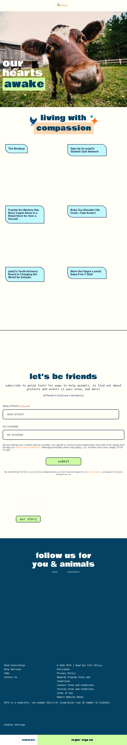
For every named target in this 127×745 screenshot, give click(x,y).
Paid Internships (14, 665)
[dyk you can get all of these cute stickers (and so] (63, 591)
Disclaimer (63, 669)
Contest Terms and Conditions (75, 685)
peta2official (73, 572)
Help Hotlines (12, 669)
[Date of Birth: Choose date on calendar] (122, 414)
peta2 (55, 572)
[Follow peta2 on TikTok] (6, 739)
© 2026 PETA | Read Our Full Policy (79, 665)
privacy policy (95, 472)
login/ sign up (82, 740)
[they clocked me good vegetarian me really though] (112, 618)
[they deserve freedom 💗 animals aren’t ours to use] (63, 618)
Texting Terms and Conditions (75, 689)
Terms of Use (65, 693)
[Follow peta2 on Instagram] (14, 739)
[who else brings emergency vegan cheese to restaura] (88, 618)
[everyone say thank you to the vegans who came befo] (14, 618)
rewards (28, 740)
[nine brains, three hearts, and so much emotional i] (112, 591)
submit (63, 461)
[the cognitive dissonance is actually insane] (38, 591)
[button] (121, 5)
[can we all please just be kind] (88, 591)
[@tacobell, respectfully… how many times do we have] (38, 618)
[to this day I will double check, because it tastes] (14, 591)
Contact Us (10, 677)
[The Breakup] (32, 175)
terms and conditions (28, 447)
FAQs (6, 673)
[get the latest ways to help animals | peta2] (64, 5)
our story (28, 519)
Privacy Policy (66, 673)
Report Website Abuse (71, 697)
